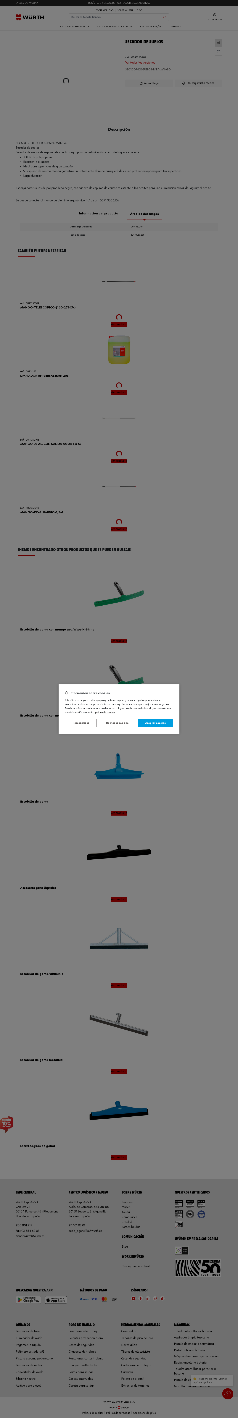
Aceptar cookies (155, 723)
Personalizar (81, 723)
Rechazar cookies (117, 723)
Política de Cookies (105, 712)
